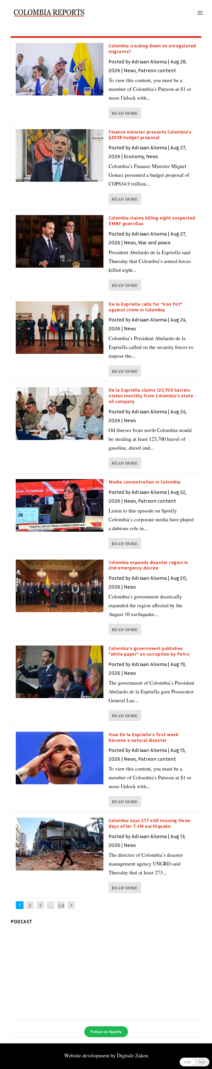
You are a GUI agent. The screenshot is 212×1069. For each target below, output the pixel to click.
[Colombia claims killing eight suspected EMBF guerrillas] (59, 241)
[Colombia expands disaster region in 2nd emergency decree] (59, 586)
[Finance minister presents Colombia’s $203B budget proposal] (59, 155)
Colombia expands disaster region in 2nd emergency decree (148, 565)
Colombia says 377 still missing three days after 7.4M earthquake (150, 823)
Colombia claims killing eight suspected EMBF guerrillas (152, 220)
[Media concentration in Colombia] (59, 505)
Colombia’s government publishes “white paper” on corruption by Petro (149, 651)
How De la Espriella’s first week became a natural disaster (143, 737)
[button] (194, 1062)
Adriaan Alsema (149, 61)
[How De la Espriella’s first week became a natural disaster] (59, 758)
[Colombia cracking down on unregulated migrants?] (59, 69)
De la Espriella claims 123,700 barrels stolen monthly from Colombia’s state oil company (151, 395)
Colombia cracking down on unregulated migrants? (152, 48)
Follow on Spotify (106, 1032)
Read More (125, 113)
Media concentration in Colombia (145, 482)
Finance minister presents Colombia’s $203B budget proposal (150, 134)
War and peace (154, 242)
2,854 (61, 909)
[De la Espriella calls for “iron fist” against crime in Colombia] (59, 327)
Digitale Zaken (132, 1055)
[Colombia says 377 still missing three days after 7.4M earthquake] (59, 844)
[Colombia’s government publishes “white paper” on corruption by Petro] (59, 672)
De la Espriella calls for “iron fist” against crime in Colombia (146, 306)
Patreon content (157, 70)
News (130, 70)
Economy (134, 156)
